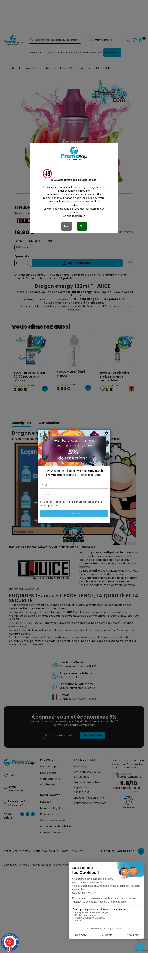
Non (66, 226)
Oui (82, 226)
